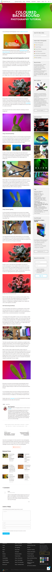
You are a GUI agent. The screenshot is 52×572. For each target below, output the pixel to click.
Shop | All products (18, 558)
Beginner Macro (38, 194)
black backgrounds (6, 51)
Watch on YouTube (24, 31)
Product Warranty (30, 556)
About (4, 404)
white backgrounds (23, 50)
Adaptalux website (37, 192)
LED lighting (38, 202)
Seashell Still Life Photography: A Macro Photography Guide (27, 458)
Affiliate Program (6, 562)
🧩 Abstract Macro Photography (40, 49)
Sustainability (5, 558)
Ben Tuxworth (11, 406)
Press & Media (5, 560)
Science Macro (37, 209)
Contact (4, 556)
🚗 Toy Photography (38, 51)
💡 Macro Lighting (37, 57)
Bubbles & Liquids (38, 195)
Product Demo (17, 556)
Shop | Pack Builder (18, 560)
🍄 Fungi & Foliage (37, 47)
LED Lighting (17, 547)
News (35, 206)
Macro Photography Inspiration (41, 205)
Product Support (30, 553)
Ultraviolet (17, 551)
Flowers (44, 197)
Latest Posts (8, 404)
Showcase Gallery (18, 553)
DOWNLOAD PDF (40, 251)
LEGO (44, 202)
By (17, 424)
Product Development (40, 207)
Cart (46, 1)
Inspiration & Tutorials (11, 424)
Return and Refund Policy (32, 558)
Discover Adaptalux (40, 110)
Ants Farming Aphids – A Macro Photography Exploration (11, 457)
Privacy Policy (29, 560)
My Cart (28, 547)
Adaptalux (9, 408)
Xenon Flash (17, 549)
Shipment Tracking (31, 549)
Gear (44, 199)
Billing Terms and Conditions (30, 563)
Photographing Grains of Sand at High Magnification (27, 467)
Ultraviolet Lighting (38, 211)
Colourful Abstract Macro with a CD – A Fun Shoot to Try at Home (12, 477)
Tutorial (45, 210)
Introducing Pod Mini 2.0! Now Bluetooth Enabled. (39, 69)
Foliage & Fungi (38, 199)
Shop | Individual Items (19, 564)
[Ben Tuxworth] (5, 410)
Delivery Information (31, 551)
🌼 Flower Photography (38, 44)
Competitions (37, 196)
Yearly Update (37, 213)
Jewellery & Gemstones (41, 200)
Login (50, 1)
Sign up (41, 275)
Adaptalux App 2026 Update (39, 67)
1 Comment (27, 424)
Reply (29, 501)
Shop (4, 547)
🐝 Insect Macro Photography (39, 53)
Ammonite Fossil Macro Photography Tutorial (27, 477)
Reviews (4, 553)
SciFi (42, 209)
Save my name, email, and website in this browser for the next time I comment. (14, 530)
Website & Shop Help (31, 545)
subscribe (12, 398)
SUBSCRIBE (43, 553)
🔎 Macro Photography (38, 42)
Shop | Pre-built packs (19, 562)
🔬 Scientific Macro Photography (40, 55)
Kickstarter (37, 201)
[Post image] (5, 456)
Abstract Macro (38, 191)
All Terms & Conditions (31, 565)
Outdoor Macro (41, 206)
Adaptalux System (18, 545)
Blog (3, 551)
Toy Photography (38, 210)
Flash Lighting (38, 197)
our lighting (28, 103)
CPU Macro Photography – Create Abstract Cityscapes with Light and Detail (12, 468)
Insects (35, 200)
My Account (5, 564)
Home (4, 545)
